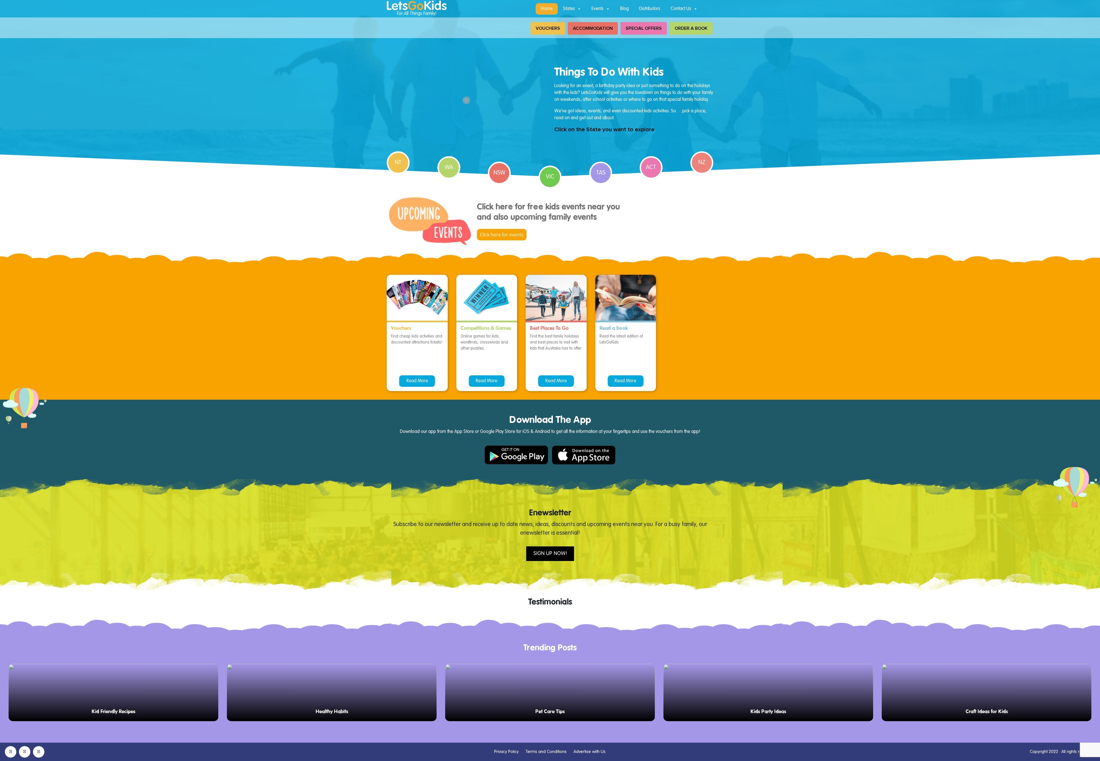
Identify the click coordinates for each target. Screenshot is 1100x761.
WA (449, 167)
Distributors (649, 9)
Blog (624, 9)
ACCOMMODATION (593, 28)
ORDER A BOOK (691, 28)
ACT (651, 167)
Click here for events (502, 235)
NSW (499, 173)
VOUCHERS (548, 28)
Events (598, 9)
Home (547, 9)
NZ (702, 163)
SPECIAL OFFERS (644, 28)
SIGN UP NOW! (550, 553)
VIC (550, 177)
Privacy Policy (506, 752)
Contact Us (681, 9)
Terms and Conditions (546, 752)
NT (398, 163)
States (569, 9)
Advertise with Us (589, 752)
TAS (600, 173)
